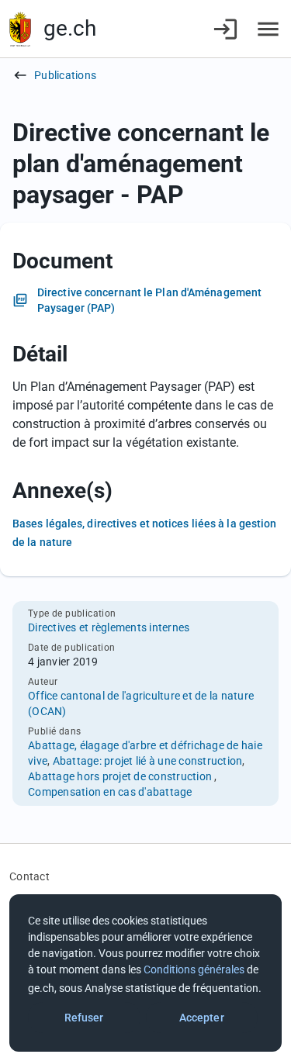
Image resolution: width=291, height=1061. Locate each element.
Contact (29, 876)
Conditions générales (194, 969)
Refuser (84, 1017)
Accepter (201, 1017)
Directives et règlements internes (108, 627)
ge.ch (69, 28)
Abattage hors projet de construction (121, 776)
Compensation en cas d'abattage (110, 792)
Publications (65, 75)
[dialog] (145, 973)
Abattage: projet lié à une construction (148, 761)
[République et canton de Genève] (20, 29)
